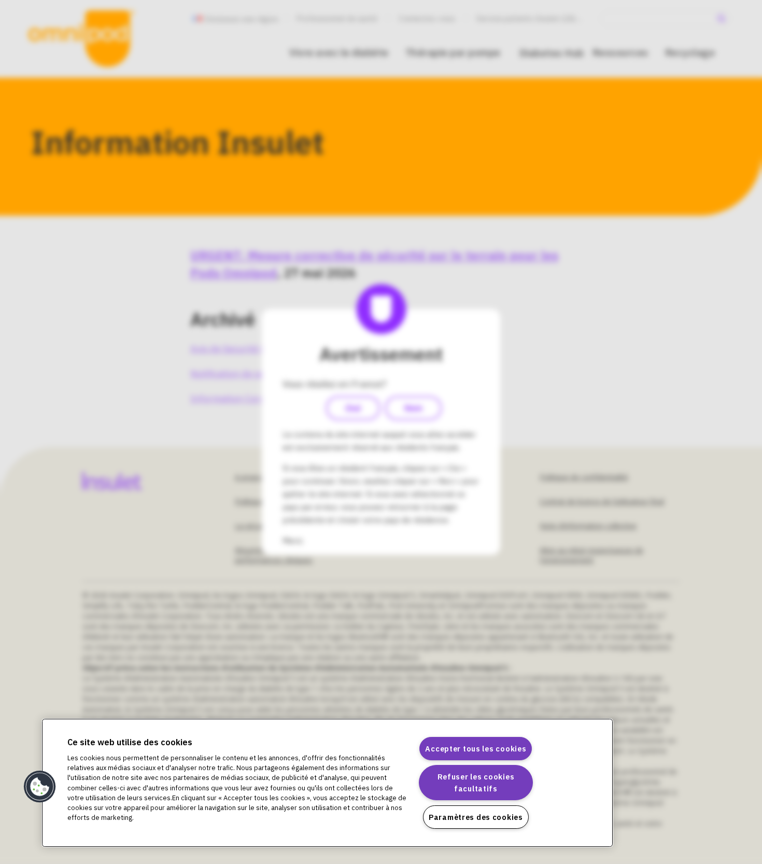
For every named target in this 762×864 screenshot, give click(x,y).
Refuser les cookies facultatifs (476, 782)
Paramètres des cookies (476, 817)
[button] (40, 786)
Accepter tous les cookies (475, 749)
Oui (353, 408)
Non (413, 408)
